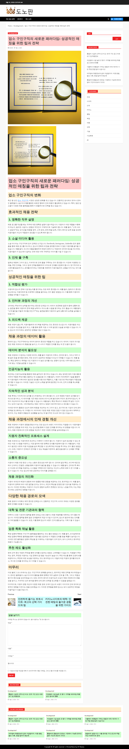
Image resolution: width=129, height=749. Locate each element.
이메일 (11, 656)
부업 (88, 118)
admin (11, 48)
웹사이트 (11, 663)
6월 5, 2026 (12, 699)
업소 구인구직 (23, 200)
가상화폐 (90, 136)
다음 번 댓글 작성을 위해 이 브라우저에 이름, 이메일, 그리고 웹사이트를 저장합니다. (38, 671)
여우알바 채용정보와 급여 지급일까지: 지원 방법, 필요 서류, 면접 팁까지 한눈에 (25, 734)
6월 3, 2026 (89, 724)
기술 (88, 131)
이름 (10, 648)
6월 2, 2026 (51, 739)
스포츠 (89, 101)
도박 (88, 105)
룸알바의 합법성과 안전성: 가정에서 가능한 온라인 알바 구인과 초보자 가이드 (64, 734)
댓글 (10, 623)
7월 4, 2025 (19, 48)
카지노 (89, 110)
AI (87, 140)
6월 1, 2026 (89, 739)
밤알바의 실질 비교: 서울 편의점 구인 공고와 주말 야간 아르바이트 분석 (102, 734)
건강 (88, 97)
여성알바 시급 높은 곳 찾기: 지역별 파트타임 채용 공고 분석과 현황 (63, 695)
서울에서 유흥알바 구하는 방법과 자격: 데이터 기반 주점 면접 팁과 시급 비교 (102, 720)
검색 (89, 34)
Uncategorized (13, 33)
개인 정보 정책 (10, 19)
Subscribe (118, 19)
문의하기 (20, 19)
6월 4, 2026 (50, 699)
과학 (88, 127)
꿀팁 (88, 114)
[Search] (108, 19)
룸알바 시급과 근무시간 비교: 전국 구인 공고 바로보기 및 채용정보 (26, 695)
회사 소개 (28, 19)
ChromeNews (70, 747)
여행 (88, 123)
